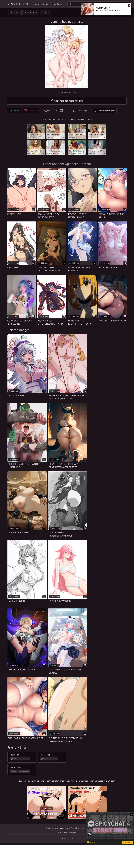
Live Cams (57, 4)
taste (89, 119)
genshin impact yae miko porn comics (70, 781)
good (64, 119)
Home (36, 4)
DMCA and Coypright (67, 833)
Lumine (71, 119)
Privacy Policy (67, 838)
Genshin (17, 4)
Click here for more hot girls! (69, 100)
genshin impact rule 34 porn (101, 781)
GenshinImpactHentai (106, 111)
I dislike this (32, 111)
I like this (16, 111)
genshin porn (54, 119)
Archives (46, 4)
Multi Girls (80, 119)
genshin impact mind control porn (35, 781)
